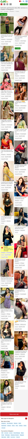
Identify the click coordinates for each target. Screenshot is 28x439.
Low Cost (13, 437)
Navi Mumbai (10, 423)
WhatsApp (7, 435)
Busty (22, 432)
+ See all (3, 427)
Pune (17, 425)
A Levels (6, 432)
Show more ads (14, 414)
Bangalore (4, 423)
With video (4, 437)
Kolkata (20, 425)
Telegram (22, 435)
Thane (13, 425)
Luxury (10, 432)
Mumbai (15, 423)
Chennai (9, 425)
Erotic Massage (17, 432)
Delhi (20, 423)
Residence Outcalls (15, 435)
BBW (8, 437)
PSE (2, 432)
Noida (25, 425)
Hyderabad (4, 425)
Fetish (3, 435)
